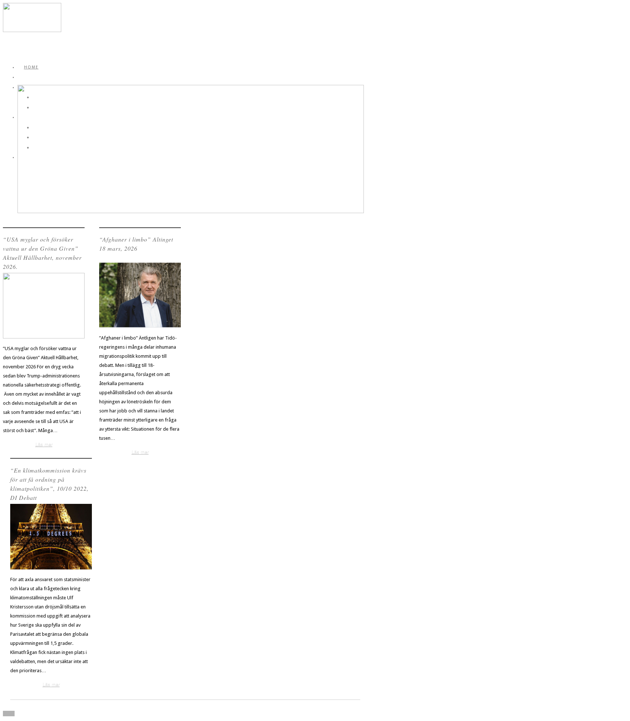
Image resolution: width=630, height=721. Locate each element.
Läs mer (43, 444)
